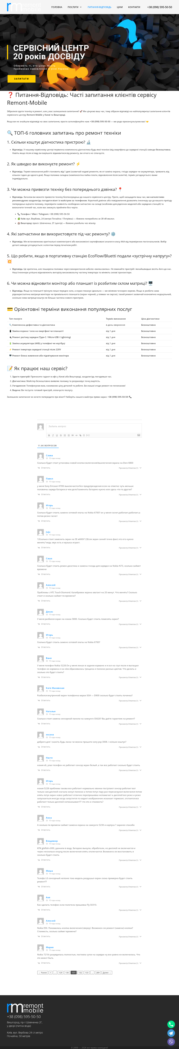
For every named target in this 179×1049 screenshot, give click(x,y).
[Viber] (171, 1042)
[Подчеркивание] (57, 435)
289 (98, 972)
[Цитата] (73, 435)
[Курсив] (53, 435)
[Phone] (171, 1024)
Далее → (107, 972)
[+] (88, 435)
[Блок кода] (76, 435)
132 (80, 972)
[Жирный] (49, 435)
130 (67, 972)
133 (86, 972)
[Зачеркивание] (61, 435)
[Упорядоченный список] (65, 435)
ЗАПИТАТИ (21, 79)
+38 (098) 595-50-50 (24, 1016)
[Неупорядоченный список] (69, 435)
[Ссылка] (80, 435)
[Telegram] (171, 1033)
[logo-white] (24, 7)
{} (84, 435)
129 (60, 972)
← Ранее (42, 972)
